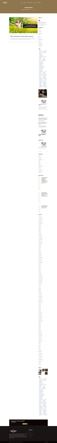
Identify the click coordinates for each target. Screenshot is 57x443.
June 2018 (39, 325)
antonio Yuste (40, 53)
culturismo (40, 59)
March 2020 (39, 291)
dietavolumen (40, 64)
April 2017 (39, 348)
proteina (45, 81)
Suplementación (40, 44)
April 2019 (39, 309)
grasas (40, 75)
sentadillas (40, 85)
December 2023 (40, 218)
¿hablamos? (39, 2)
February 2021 (40, 273)
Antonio (17, 34)
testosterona (45, 414)
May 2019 (39, 307)
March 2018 (39, 330)
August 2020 (39, 283)
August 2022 (39, 244)
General (39, 36)
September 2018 (40, 320)
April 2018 (39, 328)
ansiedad (40, 52)
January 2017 (40, 353)
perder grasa (40, 78)
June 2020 (39, 286)
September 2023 (40, 223)
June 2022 (39, 247)
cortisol (45, 56)
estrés (45, 71)
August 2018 (39, 322)
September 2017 (40, 340)
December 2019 (40, 296)
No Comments (26, 34)
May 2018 (39, 327)
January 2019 (40, 314)
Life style (39, 164)
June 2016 (39, 364)
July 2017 (39, 343)
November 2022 (40, 239)
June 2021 (39, 267)
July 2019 (39, 304)
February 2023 (40, 234)
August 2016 (39, 361)
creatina (40, 385)
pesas (45, 407)
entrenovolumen (41, 71)
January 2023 (40, 236)
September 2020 (40, 281)
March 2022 (39, 252)
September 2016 (40, 359)
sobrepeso (44, 85)
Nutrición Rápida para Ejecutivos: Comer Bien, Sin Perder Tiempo (42, 126)
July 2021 (39, 265)
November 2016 (40, 356)
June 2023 (39, 228)
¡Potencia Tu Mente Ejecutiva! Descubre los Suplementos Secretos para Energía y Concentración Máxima (42, 123)
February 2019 (40, 312)
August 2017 (39, 341)
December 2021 (40, 257)
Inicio (21, 2)
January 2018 (40, 333)
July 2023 (39, 226)
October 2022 (40, 241)
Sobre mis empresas (30, 2)
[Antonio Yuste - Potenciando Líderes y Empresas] (5, 3)
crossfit (43, 385)
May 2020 (39, 288)
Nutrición (39, 41)
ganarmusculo (40, 74)
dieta (39, 60)
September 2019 (40, 301)
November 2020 (40, 278)
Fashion (39, 34)
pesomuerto (40, 81)
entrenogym (40, 70)
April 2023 (39, 231)
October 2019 (40, 299)
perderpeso (45, 78)
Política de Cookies (44, 148)
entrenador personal (41, 67)
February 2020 (40, 293)
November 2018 (40, 317)
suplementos (40, 414)
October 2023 (40, 221)
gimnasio (45, 74)
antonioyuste (44, 52)
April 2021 (39, 270)
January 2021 (40, 275)
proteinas (40, 82)
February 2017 (40, 351)
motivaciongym (44, 75)
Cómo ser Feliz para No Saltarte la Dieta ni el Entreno (21, 36)
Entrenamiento (40, 33)
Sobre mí (25, 2)
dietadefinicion (43, 60)
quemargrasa (44, 82)
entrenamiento (41, 396)
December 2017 (40, 335)
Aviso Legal (39, 148)
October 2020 (40, 280)
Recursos (35, 2)
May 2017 (39, 346)
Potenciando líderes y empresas (25, 9)
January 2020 (40, 294)
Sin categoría (40, 169)
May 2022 (39, 249)
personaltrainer (41, 407)
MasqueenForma (21, 34)
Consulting (39, 31)
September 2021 (40, 262)
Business (39, 156)
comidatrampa (41, 56)
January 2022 (40, 255)
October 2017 (40, 338)
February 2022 (40, 254)
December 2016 (40, 354)
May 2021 (39, 268)
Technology (39, 46)
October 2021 (40, 260)
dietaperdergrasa (41, 63)
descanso (44, 59)
